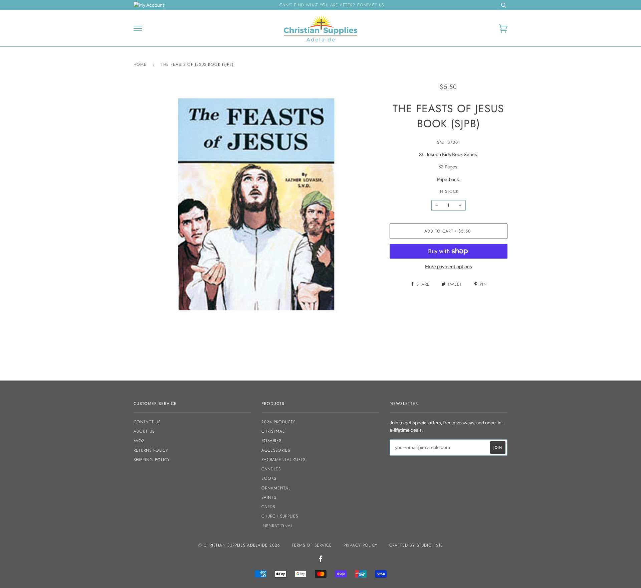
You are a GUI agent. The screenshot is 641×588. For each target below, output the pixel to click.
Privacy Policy (361, 545)
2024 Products (278, 422)
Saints (268, 497)
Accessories (275, 450)
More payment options (448, 267)
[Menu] (138, 28)
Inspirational (277, 526)
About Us (144, 431)
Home (140, 64)
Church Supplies (279, 516)
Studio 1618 (430, 545)
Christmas (273, 431)
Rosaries (271, 441)
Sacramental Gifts (283, 460)
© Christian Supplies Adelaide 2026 (239, 545)
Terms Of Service (312, 545)
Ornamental (275, 488)
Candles (271, 469)
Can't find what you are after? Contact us (331, 5)
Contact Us (147, 422)
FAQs (139, 441)
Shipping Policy (152, 460)
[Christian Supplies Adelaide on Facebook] (320, 560)
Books (268, 478)
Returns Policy (151, 450)
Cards (268, 507)
